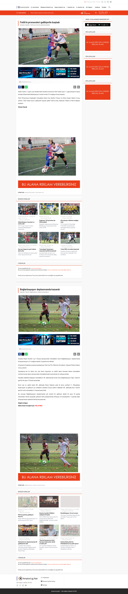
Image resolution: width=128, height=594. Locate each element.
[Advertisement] (32, 122)
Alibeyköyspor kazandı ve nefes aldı (26, 223)
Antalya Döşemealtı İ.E (30, 192)
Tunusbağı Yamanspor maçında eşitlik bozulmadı (47, 250)
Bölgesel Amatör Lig (23, 509)
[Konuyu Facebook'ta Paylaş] (19, 87)
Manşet (20, 216)
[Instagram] (108, 2)
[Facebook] (102, 2)
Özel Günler (53, 509)
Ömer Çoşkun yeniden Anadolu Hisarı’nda (42, 13)
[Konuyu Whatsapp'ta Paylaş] (26, 87)
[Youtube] (111, 2)
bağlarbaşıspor (28, 485)
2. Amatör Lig (64, 216)
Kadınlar (27, 25)
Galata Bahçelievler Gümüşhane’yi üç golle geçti (70, 542)
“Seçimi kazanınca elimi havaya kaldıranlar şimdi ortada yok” (47, 541)
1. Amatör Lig (64, 245)
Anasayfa (22, 25)
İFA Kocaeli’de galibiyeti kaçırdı (25, 515)
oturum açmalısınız (36, 268)
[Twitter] (105, 2)
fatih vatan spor (40, 192)
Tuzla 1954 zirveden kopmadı (70, 249)
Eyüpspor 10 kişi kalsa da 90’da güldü (47, 221)
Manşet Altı (25, 216)
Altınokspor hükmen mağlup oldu (69, 221)
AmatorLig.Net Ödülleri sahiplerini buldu (46, 514)
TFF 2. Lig (46, 216)
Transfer (34, 245)
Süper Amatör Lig (27, 245)
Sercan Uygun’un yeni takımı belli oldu (27, 250)
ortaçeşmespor (41, 485)
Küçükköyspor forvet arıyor (69, 513)
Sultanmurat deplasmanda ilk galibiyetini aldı (27, 542)
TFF (45, 538)
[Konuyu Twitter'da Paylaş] (22, 87)
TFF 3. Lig (24, 218)
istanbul (35, 485)
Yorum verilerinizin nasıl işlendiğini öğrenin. (59, 270)
